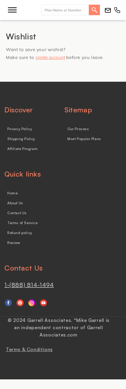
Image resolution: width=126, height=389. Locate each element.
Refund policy (19, 233)
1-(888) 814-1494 (29, 284)
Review (13, 242)
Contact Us (17, 213)
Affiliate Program (22, 148)
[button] (12, 10)
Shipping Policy (21, 139)
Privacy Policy (19, 129)
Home (12, 193)
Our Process (78, 129)
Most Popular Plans (84, 139)
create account (50, 57)
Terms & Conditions (29, 349)
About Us (15, 203)
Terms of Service (22, 223)
